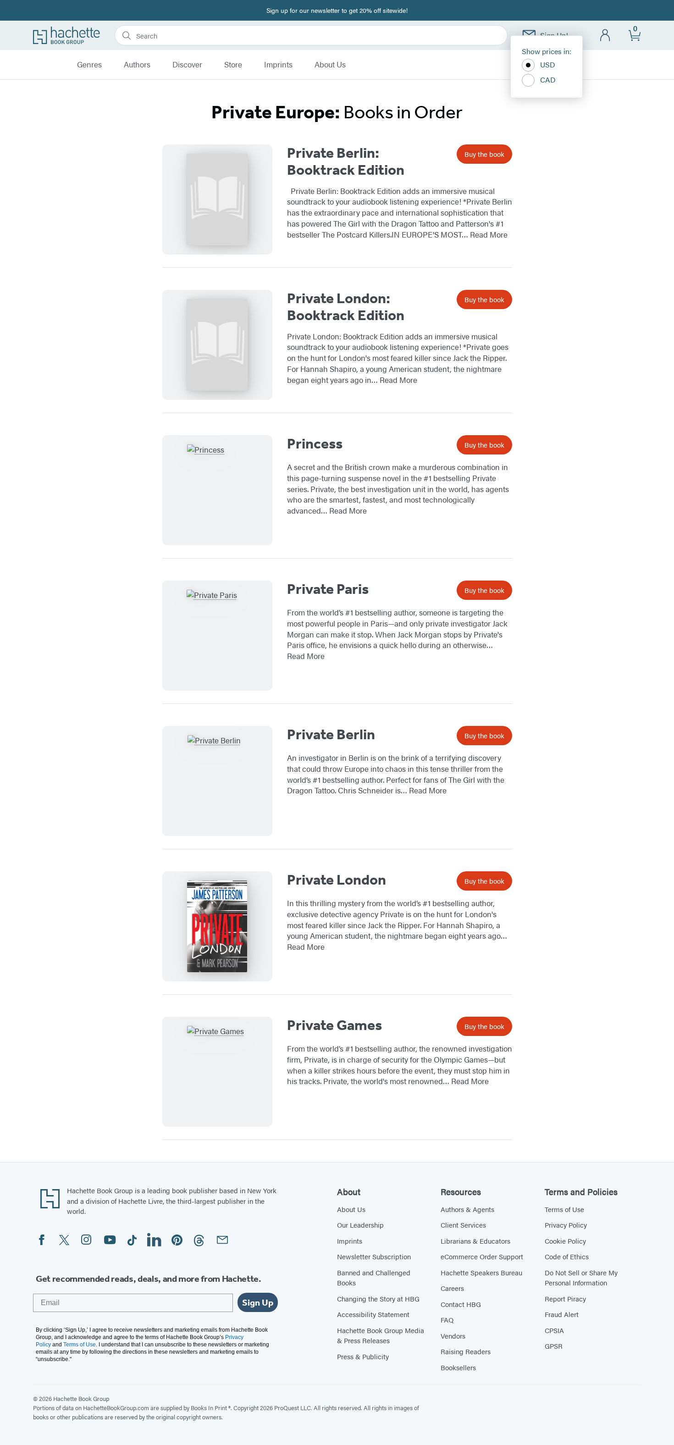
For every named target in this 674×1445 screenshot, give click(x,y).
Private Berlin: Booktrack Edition (345, 161)
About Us (330, 65)
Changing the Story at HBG (378, 1298)
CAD (548, 79)
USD (547, 64)
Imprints (278, 65)
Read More (489, 234)
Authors (137, 65)
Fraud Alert (562, 1314)
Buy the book (484, 154)
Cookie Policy (565, 1241)
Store (233, 65)
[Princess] (217, 490)
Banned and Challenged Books (373, 1278)
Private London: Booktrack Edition (345, 306)
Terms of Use (564, 1209)
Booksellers (458, 1367)
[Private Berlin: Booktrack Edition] (217, 199)
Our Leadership (360, 1224)
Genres (89, 65)
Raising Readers (466, 1351)
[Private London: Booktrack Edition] (217, 345)
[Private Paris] (217, 636)
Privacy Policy (566, 1224)
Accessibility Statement (373, 1314)
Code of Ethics (567, 1256)
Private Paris (328, 589)
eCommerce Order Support (482, 1256)
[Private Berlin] (217, 781)
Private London (336, 879)
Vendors (453, 1335)
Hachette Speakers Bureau (481, 1272)
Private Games (334, 1025)
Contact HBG (461, 1304)
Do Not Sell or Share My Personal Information (581, 1278)
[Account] (605, 36)
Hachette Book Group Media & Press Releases (380, 1335)
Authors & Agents (467, 1209)
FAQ (447, 1319)
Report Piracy (565, 1298)
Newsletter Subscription (374, 1256)
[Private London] (217, 926)
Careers (452, 1288)
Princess (315, 443)
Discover (187, 65)
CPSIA (554, 1330)
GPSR (554, 1346)
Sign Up (257, 1302)
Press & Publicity (363, 1356)
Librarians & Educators (475, 1241)
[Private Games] (217, 1072)
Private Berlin (331, 734)
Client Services (463, 1224)
